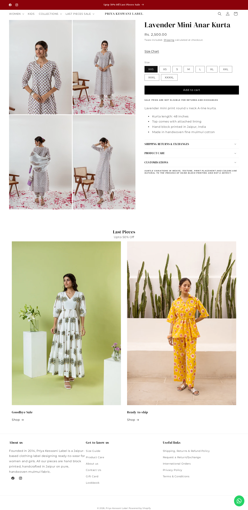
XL (212, 69)
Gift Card (92, 476)
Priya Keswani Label (117, 508)
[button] (16, 14)
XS (165, 69)
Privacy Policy (172, 470)
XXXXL (169, 77)
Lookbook (92, 482)
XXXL (151, 77)
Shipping (169, 40)
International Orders (177, 463)
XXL (225, 69)
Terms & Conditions (176, 476)
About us (92, 463)
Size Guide (93, 451)
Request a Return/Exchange (182, 457)
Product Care (95, 457)
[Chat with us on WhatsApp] (239, 501)
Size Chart (152, 51)
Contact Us (93, 470)
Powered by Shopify (140, 508)
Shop (16, 419)
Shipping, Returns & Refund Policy (186, 451)
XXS (151, 69)
